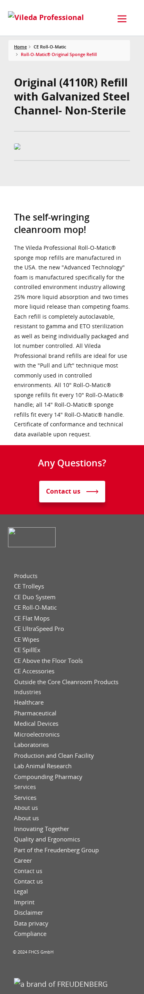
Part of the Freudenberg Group (56, 850)
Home (20, 47)
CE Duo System (35, 597)
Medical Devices (36, 723)
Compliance (30, 934)
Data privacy (31, 923)
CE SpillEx (27, 650)
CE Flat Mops (32, 618)
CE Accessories (34, 671)
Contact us (28, 871)
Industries (27, 692)
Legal (21, 891)
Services (25, 787)
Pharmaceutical (35, 713)
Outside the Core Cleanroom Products (66, 682)
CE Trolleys (29, 586)
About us (26, 807)
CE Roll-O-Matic (35, 607)
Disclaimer (28, 912)
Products (26, 576)
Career (23, 860)
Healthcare (29, 702)
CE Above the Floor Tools (48, 661)
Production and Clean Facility (54, 755)
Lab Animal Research (43, 766)
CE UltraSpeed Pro (39, 629)
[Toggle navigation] (122, 19)
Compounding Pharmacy (48, 777)
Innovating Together (41, 829)
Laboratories (31, 745)
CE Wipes (26, 639)
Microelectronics (37, 734)
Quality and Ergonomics (47, 839)
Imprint (24, 902)
